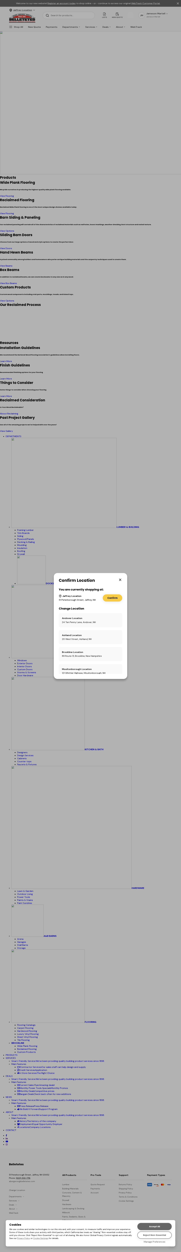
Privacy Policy (23, 1238)
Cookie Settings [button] (40, 1238)
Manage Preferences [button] (154, 1241)
